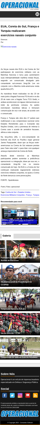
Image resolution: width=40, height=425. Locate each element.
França (29, 195)
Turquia (36, 195)
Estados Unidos (24, 192)
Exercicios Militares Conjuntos (13, 195)
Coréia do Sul (10, 192)
